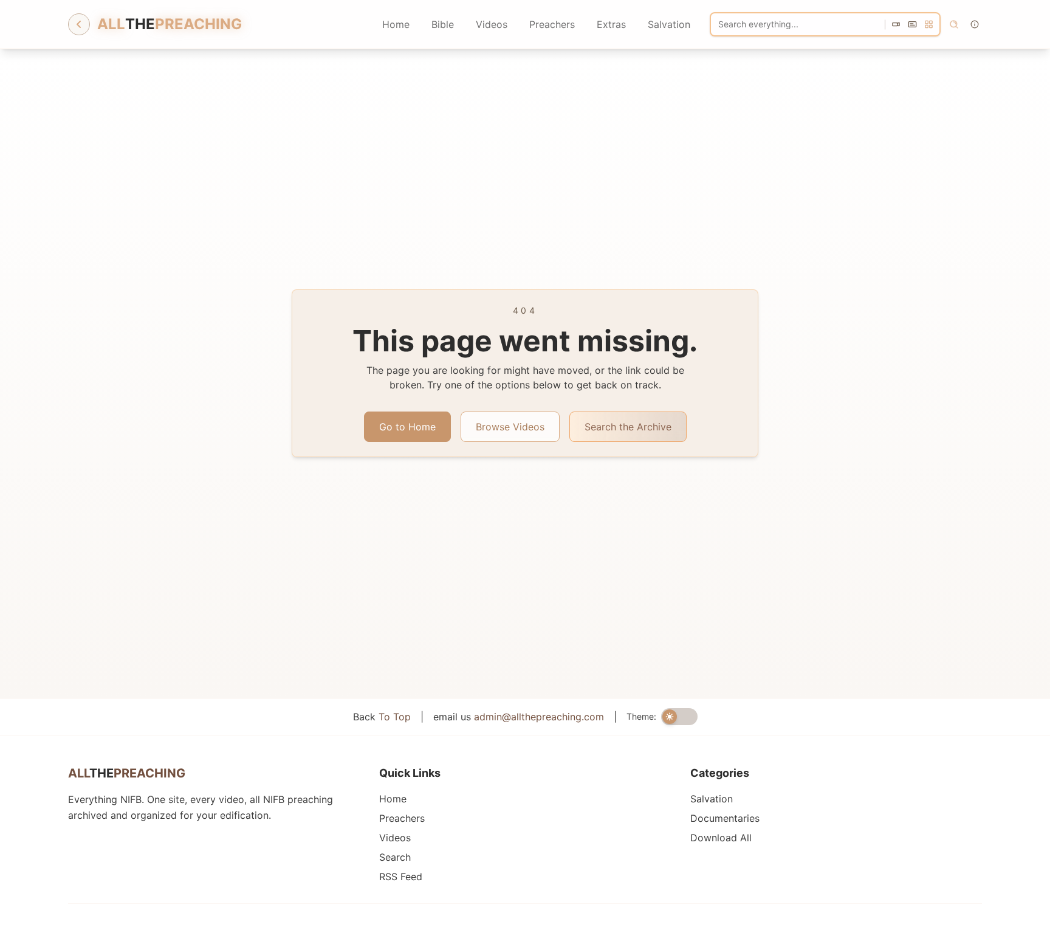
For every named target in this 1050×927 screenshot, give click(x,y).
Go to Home (407, 427)
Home (396, 24)
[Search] (953, 24)
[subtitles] (912, 25)
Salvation (669, 24)
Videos (491, 24)
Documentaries (725, 818)
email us (518, 717)
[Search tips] (974, 24)
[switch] (679, 716)
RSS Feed (400, 876)
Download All (721, 838)
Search (395, 857)
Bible (442, 24)
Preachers (552, 24)
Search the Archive (628, 427)
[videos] (896, 25)
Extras (611, 24)
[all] (929, 25)
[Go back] (79, 24)
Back (382, 717)
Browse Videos (510, 427)
